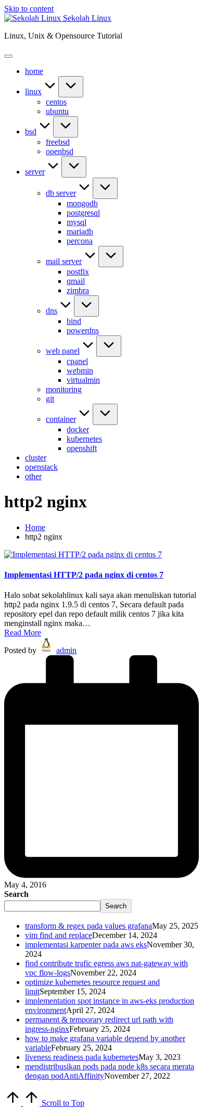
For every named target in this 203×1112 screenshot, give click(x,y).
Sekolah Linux (87, 18)
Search (16, 894)
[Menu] (8, 56)
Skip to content (29, 8)
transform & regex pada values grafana (88, 925)
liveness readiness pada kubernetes (81, 1057)
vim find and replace (58, 935)
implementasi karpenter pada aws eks (86, 944)
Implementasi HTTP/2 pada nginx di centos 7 (83, 574)
